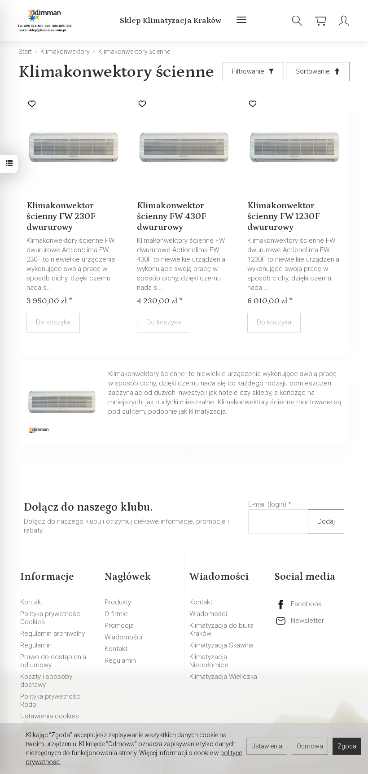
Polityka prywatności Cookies (51, 618)
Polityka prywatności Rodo (51, 700)
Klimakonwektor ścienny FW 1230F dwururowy (283, 216)
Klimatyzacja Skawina (221, 645)
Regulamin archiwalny (52, 634)
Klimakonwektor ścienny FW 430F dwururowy (171, 216)
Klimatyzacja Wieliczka (223, 677)
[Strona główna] (46, 20)
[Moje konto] (344, 20)
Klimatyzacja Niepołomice (208, 661)
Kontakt (31, 602)
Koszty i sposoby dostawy (46, 681)
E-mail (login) (267, 504)
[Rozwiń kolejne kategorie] (241, 20)
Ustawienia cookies (49, 716)
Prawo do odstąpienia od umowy (53, 661)
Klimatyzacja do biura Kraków (221, 629)
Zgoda (346, 746)
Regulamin (36, 645)
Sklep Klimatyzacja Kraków (170, 20)
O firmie (116, 614)
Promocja (119, 625)
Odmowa (310, 746)
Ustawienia (266, 746)
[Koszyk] (320, 20)
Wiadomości (123, 637)
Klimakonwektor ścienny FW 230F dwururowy (61, 216)
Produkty (118, 602)
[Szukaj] (297, 20)
